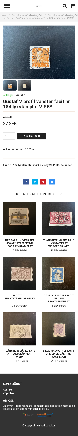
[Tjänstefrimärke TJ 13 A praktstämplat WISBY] (19, 328)
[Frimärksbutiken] (39, 5)
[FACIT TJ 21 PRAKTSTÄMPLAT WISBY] (19, 273)
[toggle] (9, 6)
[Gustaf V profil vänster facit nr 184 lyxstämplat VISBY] (39, 52)
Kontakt (7, 389)
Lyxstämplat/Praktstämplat (28, 15)
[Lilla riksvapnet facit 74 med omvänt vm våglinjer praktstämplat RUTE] (58, 328)
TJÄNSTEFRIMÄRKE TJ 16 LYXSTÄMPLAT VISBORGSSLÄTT (58, 243)
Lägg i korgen (31, 136)
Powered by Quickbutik (39, 429)
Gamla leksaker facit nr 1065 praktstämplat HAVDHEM (59, 300)
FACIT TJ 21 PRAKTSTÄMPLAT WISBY (19, 297)
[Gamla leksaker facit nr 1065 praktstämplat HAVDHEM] (58, 273)
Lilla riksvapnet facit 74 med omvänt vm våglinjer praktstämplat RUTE (58, 355)
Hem (4, 15)
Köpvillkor (9, 393)
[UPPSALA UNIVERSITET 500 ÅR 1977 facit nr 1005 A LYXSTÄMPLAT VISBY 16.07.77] (19, 218)
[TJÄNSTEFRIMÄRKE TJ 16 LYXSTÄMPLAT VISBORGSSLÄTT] (58, 218)
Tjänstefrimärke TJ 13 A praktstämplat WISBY (19, 353)
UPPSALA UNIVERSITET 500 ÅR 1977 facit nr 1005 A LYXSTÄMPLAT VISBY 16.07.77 (19, 245)
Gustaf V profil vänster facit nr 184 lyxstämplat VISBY (45, 18)
